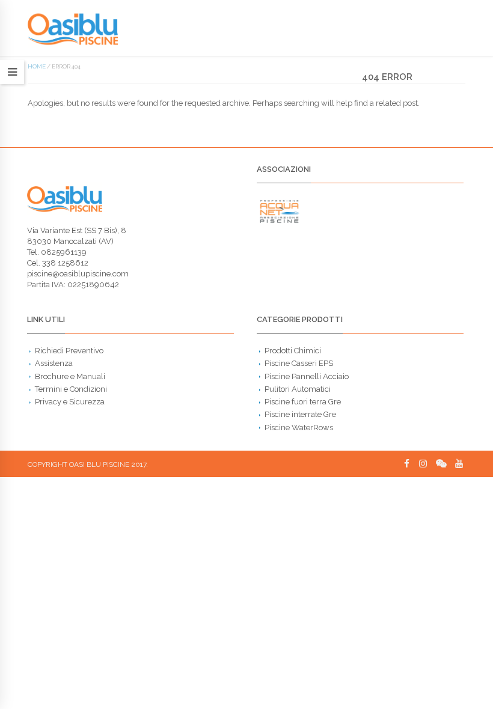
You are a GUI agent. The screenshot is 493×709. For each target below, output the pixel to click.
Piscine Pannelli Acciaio (307, 376)
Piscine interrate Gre (300, 414)
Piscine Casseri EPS (299, 363)
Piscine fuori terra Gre (303, 401)
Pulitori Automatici (298, 389)
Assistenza (54, 363)
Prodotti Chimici (293, 350)
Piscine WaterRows (299, 427)
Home (37, 66)
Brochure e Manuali (70, 376)
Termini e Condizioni (71, 389)
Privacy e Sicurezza (70, 401)
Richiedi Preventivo (69, 350)
